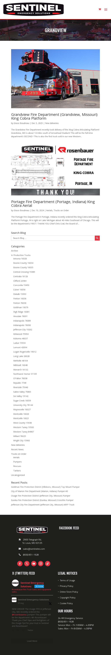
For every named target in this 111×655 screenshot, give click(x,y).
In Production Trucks (20, 255)
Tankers (17, 470)
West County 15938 (22, 422)
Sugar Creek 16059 (22, 400)
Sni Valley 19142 (20, 396)
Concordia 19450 (21, 285)
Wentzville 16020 (21, 414)
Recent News (17, 449)
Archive (14, 250)
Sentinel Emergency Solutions (33, 599)
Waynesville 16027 (21, 409)
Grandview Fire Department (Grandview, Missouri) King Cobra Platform (54, 116)
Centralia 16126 (20, 276)
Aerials (49, 210)
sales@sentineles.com (34, 549)
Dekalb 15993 (19, 294)
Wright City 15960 (21, 440)
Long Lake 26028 (21, 356)
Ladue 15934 (19, 343)
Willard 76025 (19, 436)
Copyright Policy (67, 597)
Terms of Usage (67, 580)
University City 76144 (23, 405)
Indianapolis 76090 (22, 325)
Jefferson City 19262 (22, 329)
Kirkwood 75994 (20, 334)
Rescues (17, 466)
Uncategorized (18, 475)
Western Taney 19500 (23, 427)
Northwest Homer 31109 (25, 374)
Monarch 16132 (20, 369)
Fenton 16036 (19, 298)
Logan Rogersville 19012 (24, 351)
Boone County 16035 (23, 267)
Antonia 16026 (20, 258)
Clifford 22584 (19, 280)
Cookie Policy (66, 603)
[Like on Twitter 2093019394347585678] (24, 630)
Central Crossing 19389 (24, 272)
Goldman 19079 (20, 307)
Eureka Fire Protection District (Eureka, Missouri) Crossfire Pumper (42, 500)
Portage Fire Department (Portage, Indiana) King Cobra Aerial (53, 203)
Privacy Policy (66, 586)
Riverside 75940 (20, 387)
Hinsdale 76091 (20, 316)
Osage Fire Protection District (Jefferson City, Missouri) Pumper (40, 495)
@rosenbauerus (19, 614)
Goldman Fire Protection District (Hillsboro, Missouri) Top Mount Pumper (45, 487)
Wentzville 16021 (21, 418)
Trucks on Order (61, 210)
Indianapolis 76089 (22, 320)
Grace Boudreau (21, 123)
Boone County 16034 (23, 263)
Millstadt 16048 (20, 365)
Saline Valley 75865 (22, 391)
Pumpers (17, 461)
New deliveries (52, 123)
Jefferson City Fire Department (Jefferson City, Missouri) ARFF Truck (42, 504)
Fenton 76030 (19, 303)
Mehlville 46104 (20, 360)
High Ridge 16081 (21, 311)
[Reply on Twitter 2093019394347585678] (13, 630)
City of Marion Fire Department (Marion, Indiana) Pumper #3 (39, 491)
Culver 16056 (19, 289)
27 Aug (21, 603)
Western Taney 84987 (23, 431)
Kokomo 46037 (20, 338)
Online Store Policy (69, 591)
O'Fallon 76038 (20, 378)
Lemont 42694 (20, 347)
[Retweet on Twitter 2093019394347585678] (18, 630)
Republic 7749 (19, 382)
